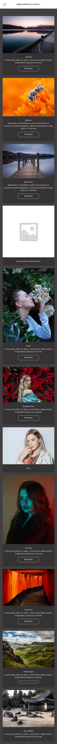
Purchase (28, 68)
